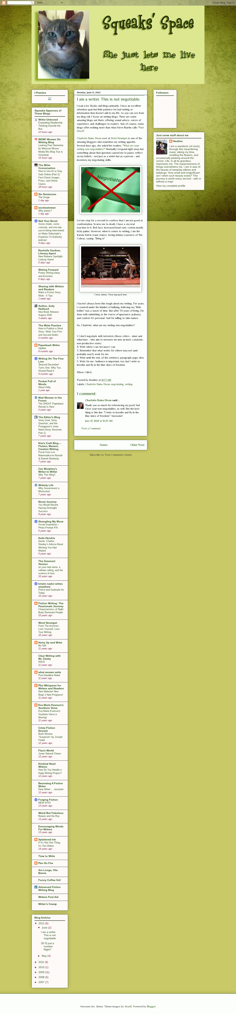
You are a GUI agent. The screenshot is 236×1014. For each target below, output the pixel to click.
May (44, 955)
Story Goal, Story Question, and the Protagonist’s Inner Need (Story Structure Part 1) (50, 426)
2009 (42, 972)
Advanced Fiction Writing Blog (49, 888)
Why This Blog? (46, 474)
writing (129, 384)
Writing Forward (48, 269)
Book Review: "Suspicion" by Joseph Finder (50, 737)
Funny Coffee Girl (49, 880)
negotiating (117, 384)
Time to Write (46, 856)
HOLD (41, 661)
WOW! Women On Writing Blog (49, 141)
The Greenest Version (46, 563)
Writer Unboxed (48, 119)
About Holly (44, 387)
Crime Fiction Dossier (46, 729)
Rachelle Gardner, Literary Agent (49, 252)
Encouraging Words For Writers (50, 828)
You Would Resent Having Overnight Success (48, 508)
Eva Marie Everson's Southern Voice (51, 706)
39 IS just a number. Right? (47, 946)
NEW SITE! (44, 802)
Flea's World (46, 750)
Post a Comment (90, 428)
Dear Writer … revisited (50, 789)
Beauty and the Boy (49, 816)
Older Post (137, 445)
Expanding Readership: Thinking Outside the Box (50, 125)
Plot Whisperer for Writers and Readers (51, 687)
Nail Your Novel (48, 220)
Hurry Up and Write (50, 642)
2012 (42, 923)
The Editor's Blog (49, 417)
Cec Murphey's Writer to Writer (47, 470)
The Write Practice (49, 325)
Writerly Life (45, 485)
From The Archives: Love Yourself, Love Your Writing (49, 629)
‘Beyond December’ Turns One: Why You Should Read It (49, 367)
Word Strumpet (119, 138)
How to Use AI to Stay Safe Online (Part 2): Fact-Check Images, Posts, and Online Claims (50, 177)
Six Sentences (47, 194)
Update (42, 348)
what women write (49, 672)
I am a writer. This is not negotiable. (49, 935)
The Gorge (44, 197)
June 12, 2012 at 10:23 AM (99, 420)
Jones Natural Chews (49, 753)
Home (103, 445)
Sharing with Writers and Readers (51, 288)
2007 (42, 982)
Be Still (42, 645)
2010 (42, 967)
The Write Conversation (46, 167)
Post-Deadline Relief (49, 675)
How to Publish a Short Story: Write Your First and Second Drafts (50, 331)
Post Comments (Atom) (118, 454)
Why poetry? (45, 210)
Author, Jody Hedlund (46, 307)
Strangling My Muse (50, 521)
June (45, 927)
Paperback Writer (49, 345)
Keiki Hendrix (46, 538)
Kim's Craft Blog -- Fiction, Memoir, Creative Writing (49, 446)
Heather (178, 141)
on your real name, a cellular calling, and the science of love (50, 570)
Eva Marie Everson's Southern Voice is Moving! (49, 714)
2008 (42, 977)
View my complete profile (170, 185)
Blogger (151, 1006)
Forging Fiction (48, 799)
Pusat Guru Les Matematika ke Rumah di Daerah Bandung (50, 455)
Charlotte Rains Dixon (89, 138)
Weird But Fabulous (50, 812)
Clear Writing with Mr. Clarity (49, 657)
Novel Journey (47, 501)
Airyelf (128, 1006)
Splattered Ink (47, 839)
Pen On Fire (45, 863)
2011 (42, 962)
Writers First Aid (48, 897)
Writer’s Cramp (47, 904)
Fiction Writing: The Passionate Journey (50, 605)
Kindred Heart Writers (47, 765)
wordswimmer (47, 207)
